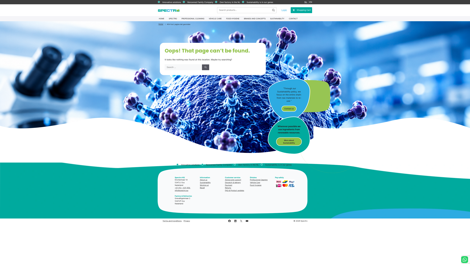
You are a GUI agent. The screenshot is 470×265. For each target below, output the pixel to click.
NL (305, 2)
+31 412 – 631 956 (183, 188)
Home (161, 19)
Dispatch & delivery (233, 182)
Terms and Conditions (172, 221)
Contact (293, 19)
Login (284, 10)
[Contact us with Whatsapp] (464, 259)
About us (203, 180)
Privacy (187, 221)
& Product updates (236, 190)
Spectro (173, 19)
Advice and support (233, 180)
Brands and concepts (255, 19)
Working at (204, 185)
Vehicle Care (215, 19)
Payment (228, 185)
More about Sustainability (289, 141)
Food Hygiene (232, 19)
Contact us (289, 109)
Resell (202, 188)
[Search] (205, 67)
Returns (228, 188)
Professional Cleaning (193, 19)
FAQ (226, 190)
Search (273, 10)
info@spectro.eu (181, 190)
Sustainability (277, 19)
